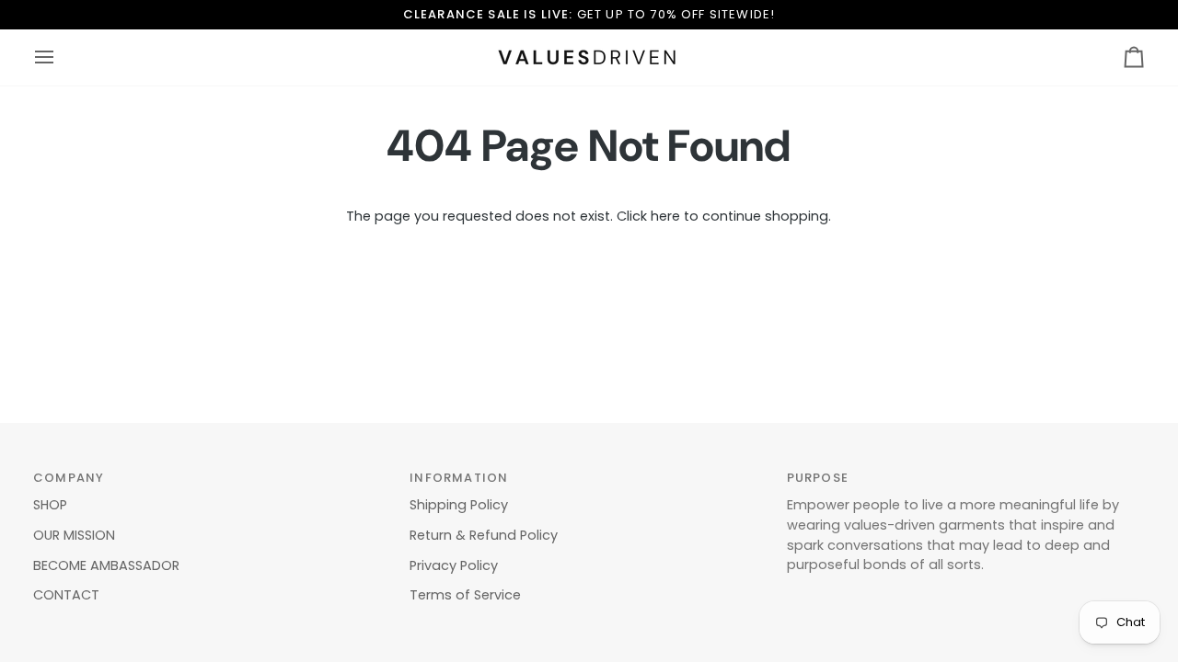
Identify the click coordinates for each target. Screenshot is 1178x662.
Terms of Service (465, 595)
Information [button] (459, 477)
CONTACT (66, 595)
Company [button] (68, 477)
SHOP (50, 505)
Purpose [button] (818, 477)
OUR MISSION (74, 535)
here (665, 216)
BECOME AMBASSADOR (106, 565)
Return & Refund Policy (484, 535)
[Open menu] (60, 57)
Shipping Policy (459, 505)
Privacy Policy (454, 565)
